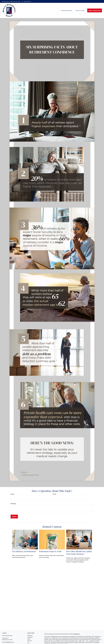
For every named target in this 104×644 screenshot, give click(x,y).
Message (13, 503)
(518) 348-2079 (27, 1)
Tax (28, 642)
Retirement (29, 635)
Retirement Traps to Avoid (50, 551)
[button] (67, 10)
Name (12, 494)
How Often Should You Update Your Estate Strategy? (79, 552)
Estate (28, 639)
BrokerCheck (77, 634)
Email (54, 494)
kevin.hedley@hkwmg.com (8, 642)
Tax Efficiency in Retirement (24, 551)
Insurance (29, 640)
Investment (30, 637)
